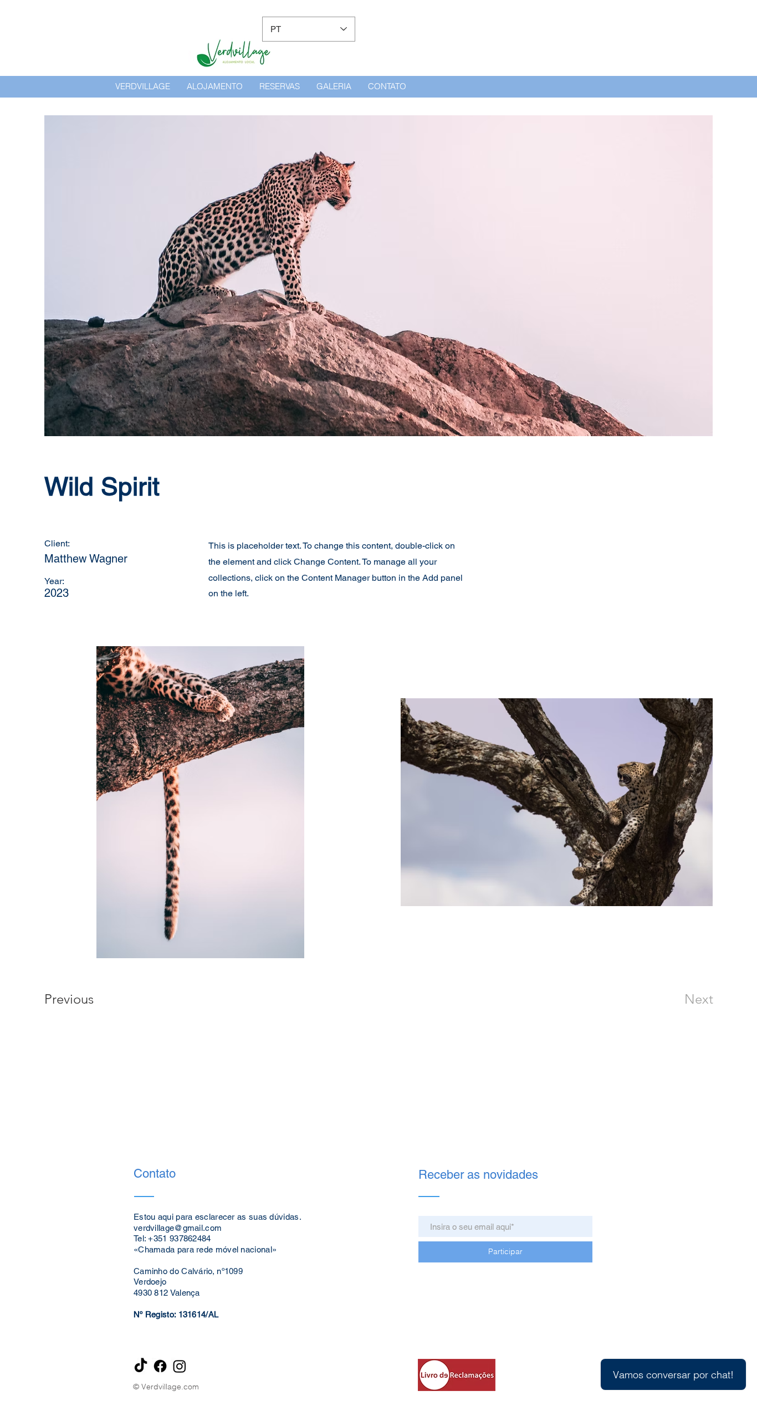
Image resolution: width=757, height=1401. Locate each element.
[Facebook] (160, 1366)
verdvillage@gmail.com (178, 1228)
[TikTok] (140, 1366)
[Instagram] (179, 1366)
